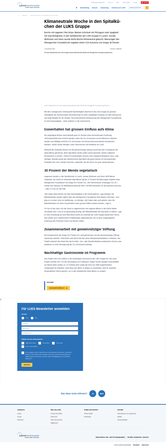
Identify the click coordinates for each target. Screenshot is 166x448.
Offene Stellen (126, 2)
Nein (102, 394)
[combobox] (136, 7)
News (117, 2)
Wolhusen (20, 420)
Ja (93, 394)
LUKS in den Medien (32, 346)
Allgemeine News (31, 343)
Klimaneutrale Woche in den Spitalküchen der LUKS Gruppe (44, 15)
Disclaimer (136, 445)
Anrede (24, 314)
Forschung (59, 343)
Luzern (19, 413)
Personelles (46, 343)
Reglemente (54, 423)
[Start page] (76, 7)
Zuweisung (104, 8)
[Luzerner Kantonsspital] (28, 435)
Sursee (19, 417)
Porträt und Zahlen (56, 413)
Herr (36, 318)
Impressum (145, 445)
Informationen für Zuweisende (126, 413)
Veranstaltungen (122, 420)
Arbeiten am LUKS (119, 8)
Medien (119, 417)
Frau (27, 318)
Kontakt (135, 2)
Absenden (27, 365)
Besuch (95, 8)
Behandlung (84, 8)
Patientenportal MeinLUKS (98, 2)
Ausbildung (87, 417)
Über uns (110, 2)
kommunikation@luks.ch (56, 288)
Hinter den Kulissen (56, 420)
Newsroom (24, 15)
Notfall (146, 2)
